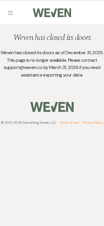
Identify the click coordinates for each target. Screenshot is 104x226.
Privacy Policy (92, 122)
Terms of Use (69, 122)
